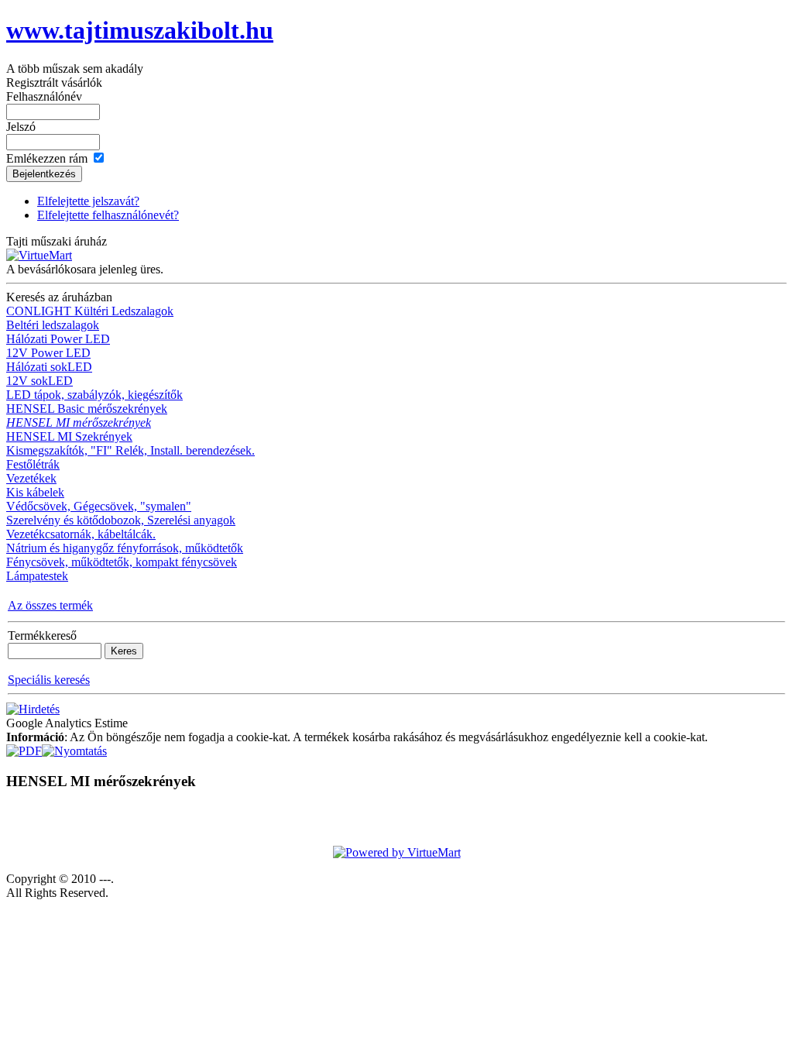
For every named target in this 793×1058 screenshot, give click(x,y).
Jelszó (21, 126)
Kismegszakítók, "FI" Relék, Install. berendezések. (130, 450)
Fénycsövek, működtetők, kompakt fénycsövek (121, 562)
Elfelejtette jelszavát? (88, 201)
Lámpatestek (37, 575)
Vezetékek (31, 478)
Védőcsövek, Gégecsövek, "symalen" (98, 506)
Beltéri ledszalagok (52, 324)
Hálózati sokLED (49, 366)
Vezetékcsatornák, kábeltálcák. (81, 534)
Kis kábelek (35, 492)
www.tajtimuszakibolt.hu (139, 30)
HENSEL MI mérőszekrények (78, 422)
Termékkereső (42, 635)
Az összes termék (50, 605)
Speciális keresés (49, 679)
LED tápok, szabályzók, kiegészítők (94, 394)
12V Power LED (48, 352)
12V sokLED (39, 380)
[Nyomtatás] (74, 747)
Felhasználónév (44, 96)
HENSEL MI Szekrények (69, 436)
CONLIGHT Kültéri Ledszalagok (89, 311)
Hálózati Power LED (58, 338)
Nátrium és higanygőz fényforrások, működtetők (124, 548)
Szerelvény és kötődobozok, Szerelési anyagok (120, 520)
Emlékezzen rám (47, 158)
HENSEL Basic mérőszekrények (86, 408)
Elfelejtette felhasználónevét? (108, 215)
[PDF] (24, 747)
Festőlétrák (33, 464)
